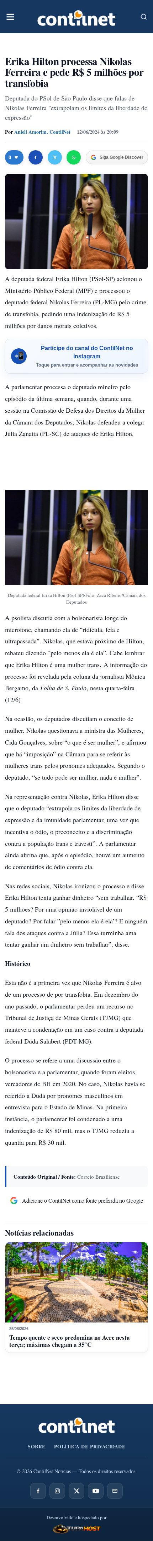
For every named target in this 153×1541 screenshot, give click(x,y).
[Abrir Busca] (144, 17)
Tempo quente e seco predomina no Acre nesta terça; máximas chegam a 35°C (69, 1341)
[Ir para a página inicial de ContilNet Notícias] (76, 1425)
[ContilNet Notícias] (76, 16)
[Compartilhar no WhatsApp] (74, 157)
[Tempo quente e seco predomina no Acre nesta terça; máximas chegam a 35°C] (76, 1282)
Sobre (37, 1446)
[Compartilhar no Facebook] (35, 157)
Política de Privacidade (90, 1446)
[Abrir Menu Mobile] (10, 17)
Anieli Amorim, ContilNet (42, 132)
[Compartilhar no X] (55, 157)
